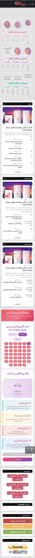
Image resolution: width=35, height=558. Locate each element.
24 (8, 67)
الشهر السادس (17, 488)
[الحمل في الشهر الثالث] (7, 24)
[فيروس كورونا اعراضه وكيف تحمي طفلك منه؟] (31, 214)
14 (28, 65)
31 (8, 90)
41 (18, 94)
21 (23, 67)
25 (3, 67)
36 (13, 92)
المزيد (4, 104)
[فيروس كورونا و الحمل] (31, 151)
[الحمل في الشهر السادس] (7, 49)
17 (13, 65)
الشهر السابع (23, 493)
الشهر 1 (25, 36)
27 (28, 90)
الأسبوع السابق (16, 454)
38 (3, 92)
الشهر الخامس (12, 484)
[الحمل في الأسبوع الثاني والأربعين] (27, 282)
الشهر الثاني (12, 476)
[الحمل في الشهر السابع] (28, 75)
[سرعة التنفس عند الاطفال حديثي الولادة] (31, 229)
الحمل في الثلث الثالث (17, 83)
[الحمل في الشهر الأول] (28, 22)
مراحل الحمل (28, 244)
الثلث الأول (22, 334)
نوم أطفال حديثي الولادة (15, 223)
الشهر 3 (6, 36)
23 (13, 67)
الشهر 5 (16, 62)
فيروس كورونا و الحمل (15, 153)
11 (8, 41)
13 (28, 43)
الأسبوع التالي (18, 459)
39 (28, 94)
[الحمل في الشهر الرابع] (28, 50)
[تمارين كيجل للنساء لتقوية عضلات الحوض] (31, 163)
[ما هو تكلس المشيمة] (27, 297)
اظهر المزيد (17, 172)
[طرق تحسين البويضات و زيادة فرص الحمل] (31, 139)
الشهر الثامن (12, 493)
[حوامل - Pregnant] (21, 3)
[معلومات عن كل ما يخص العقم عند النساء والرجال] (31, 156)
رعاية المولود (28, 178)
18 (8, 65)
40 (23, 94)
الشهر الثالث (17, 479)
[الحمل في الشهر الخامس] (17, 50)
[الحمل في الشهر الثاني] (17, 24)
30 (13, 90)
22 (18, 67)
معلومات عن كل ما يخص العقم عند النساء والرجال (13, 159)
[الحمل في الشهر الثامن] (17, 77)
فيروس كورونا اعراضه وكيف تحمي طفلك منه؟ (14, 217)
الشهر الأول (23, 476)
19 (3, 65)
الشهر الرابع (23, 484)
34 (23, 92)
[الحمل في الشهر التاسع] (7, 77)
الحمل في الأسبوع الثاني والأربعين (12, 282)
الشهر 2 (16, 36)
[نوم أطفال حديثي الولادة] (27, 224)
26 (28, 69)
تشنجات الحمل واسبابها (15, 148)
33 (28, 92)
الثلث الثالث (17, 339)
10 (13, 41)
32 (3, 90)
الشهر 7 (25, 87)
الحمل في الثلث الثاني (17, 58)
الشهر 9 (6, 87)
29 (18, 90)
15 (23, 65)
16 (18, 65)
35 (18, 92)
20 (28, 67)
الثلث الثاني (12, 334)
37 (8, 92)
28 (23, 90)
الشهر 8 (16, 87)
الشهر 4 (25, 62)
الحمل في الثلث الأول (17, 32)
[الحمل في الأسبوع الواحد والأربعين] (27, 290)
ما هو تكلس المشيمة (16, 297)
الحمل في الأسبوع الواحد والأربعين (12, 290)
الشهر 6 (6, 62)
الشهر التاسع (17, 496)
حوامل (30, 104)
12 (3, 41)
